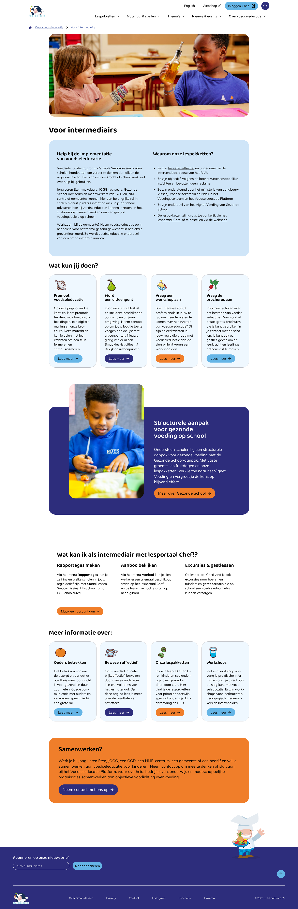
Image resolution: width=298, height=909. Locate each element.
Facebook (184, 898)
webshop (220, 220)
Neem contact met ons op (85, 789)
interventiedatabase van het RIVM (183, 173)
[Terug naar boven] (281, 874)
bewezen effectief (181, 168)
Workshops (217, 663)
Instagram (158, 898)
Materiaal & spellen (141, 16)
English (189, 6)
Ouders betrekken (70, 663)
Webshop (210, 6)
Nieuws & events (204, 16)
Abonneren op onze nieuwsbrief (41, 858)
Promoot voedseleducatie (69, 298)
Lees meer (66, 358)
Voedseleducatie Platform (214, 198)
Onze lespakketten (172, 663)
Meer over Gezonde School (182, 493)
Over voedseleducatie (245, 16)
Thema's (173, 16)
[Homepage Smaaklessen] (41, 11)
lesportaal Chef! (169, 220)
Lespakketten (105, 16)
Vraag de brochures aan (219, 298)
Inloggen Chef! (239, 6)
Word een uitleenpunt (119, 298)
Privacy (111, 898)
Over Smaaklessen (81, 898)
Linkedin (209, 898)
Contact (134, 898)
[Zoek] (265, 6)
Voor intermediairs (83, 27)
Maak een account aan (78, 611)
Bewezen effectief (121, 663)
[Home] (30, 27)
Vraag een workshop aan (168, 298)
